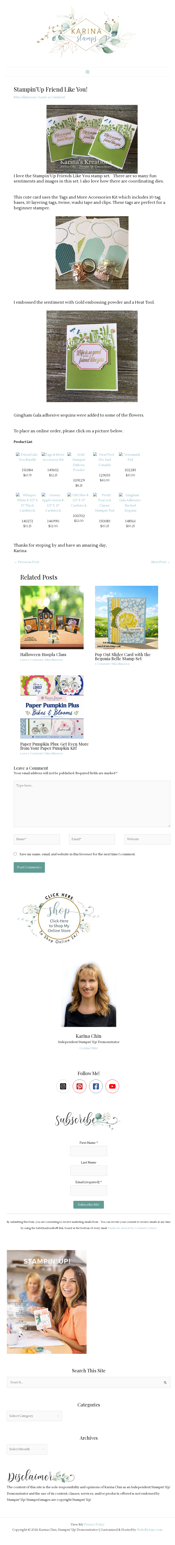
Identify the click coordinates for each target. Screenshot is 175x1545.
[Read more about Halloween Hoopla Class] (54, 617)
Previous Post (26, 562)
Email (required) (88, 1182)
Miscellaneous (25, 97)
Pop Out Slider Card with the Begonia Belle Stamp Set (123, 656)
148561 (130, 521)
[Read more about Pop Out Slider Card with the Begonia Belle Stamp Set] (129, 617)
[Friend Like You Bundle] (27, 457)
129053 (104, 475)
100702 (79, 516)
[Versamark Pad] (130, 457)
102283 (130, 470)
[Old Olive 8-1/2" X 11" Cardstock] (78, 500)
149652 (53, 470)
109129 (79, 480)
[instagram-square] (64, 1086)
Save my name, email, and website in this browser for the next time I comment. (77, 854)
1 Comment (102, 664)
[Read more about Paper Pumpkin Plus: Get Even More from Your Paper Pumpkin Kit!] (54, 707)
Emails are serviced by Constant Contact (132, 1228)
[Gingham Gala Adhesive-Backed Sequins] (130, 503)
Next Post (160, 562)
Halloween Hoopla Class (43, 654)
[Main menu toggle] (87, 71)
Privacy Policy (94, 1524)
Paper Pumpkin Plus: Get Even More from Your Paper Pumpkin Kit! (54, 746)
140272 (27, 521)
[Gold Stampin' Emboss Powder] (78, 462)
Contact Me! (89, 1048)
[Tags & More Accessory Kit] (53, 457)
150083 (104, 521)
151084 (27, 470)
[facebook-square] (97, 1086)
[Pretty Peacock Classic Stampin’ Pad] (104, 503)
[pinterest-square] (80, 1086)
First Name (89, 1143)
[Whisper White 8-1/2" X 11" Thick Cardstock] (27, 503)
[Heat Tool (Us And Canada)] (104, 460)
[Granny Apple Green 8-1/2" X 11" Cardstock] (53, 503)
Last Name (88, 1162)
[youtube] (113, 1086)
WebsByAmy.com (149, 1530)
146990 (53, 521)
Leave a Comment (52, 97)
